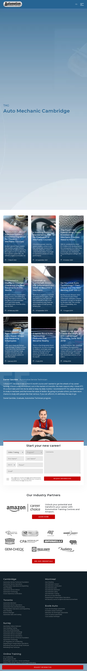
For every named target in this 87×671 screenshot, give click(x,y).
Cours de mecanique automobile (55, 609)
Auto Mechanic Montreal (52, 590)
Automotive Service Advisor (11, 590)
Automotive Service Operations (12, 584)
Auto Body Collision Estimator (12, 626)
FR (76, 4)
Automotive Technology (10, 592)
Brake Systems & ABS (9, 659)
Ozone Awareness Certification (12, 594)
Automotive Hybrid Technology (12, 632)
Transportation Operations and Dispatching (16, 609)
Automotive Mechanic (9, 603)
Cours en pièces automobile (53, 614)
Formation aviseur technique (53, 611)
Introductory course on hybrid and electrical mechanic (61, 599)
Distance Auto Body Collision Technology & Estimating (19, 663)
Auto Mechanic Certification (53, 586)
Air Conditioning (8, 657)
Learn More (43, 517)
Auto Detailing (7, 588)
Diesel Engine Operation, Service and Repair (16, 661)
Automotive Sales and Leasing (12, 614)
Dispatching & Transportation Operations (57, 597)
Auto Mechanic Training (52, 594)
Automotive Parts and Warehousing (14, 607)
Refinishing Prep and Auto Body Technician (16, 645)
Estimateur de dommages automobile (56, 613)
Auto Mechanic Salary (51, 592)
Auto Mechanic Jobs (51, 588)
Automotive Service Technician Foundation (16, 582)
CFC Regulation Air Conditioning (12, 641)
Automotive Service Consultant (12, 634)
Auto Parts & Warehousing (11, 630)
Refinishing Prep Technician (11, 647)
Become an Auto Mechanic (53, 595)
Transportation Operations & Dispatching (15, 586)
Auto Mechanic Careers (52, 584)
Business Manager (8, 613)
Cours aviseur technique (52, 616)
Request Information (42, 667)
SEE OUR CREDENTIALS (43, 561)
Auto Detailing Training (10, 628)
